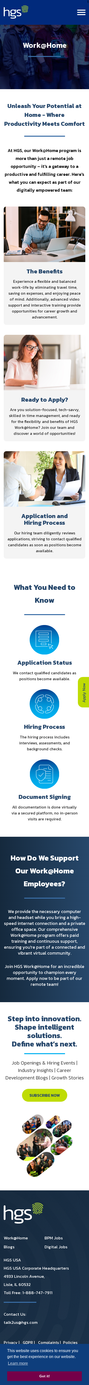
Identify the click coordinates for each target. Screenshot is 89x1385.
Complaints (48, 1342)
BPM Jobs (53, 1238)
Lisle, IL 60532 (17, 1284)
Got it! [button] (44, 1376)
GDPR (28, 1342)
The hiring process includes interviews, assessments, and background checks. (44, 743)
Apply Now (84, 692)
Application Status (44, 662)
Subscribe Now (44, 1095)
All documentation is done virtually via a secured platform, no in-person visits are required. (44, 813)
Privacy (11, 1342)
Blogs (9, 1247)
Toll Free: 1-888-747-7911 (28, 1292)
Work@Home (16, 1238)
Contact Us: (15, 1314)
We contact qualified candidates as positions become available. (44, 676)
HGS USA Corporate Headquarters (36, 1268)
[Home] (16, 17)
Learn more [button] (18, 1363)
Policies (70, 1342)
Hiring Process (44, 726)
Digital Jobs (55, 1247)
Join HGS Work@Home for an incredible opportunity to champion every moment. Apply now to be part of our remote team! (44, 975)
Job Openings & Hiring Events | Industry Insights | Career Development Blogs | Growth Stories (44, 1070)
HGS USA (12, 1260)
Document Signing (45, 796)
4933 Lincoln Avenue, (24, 1276)
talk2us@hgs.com (21, 1322)
